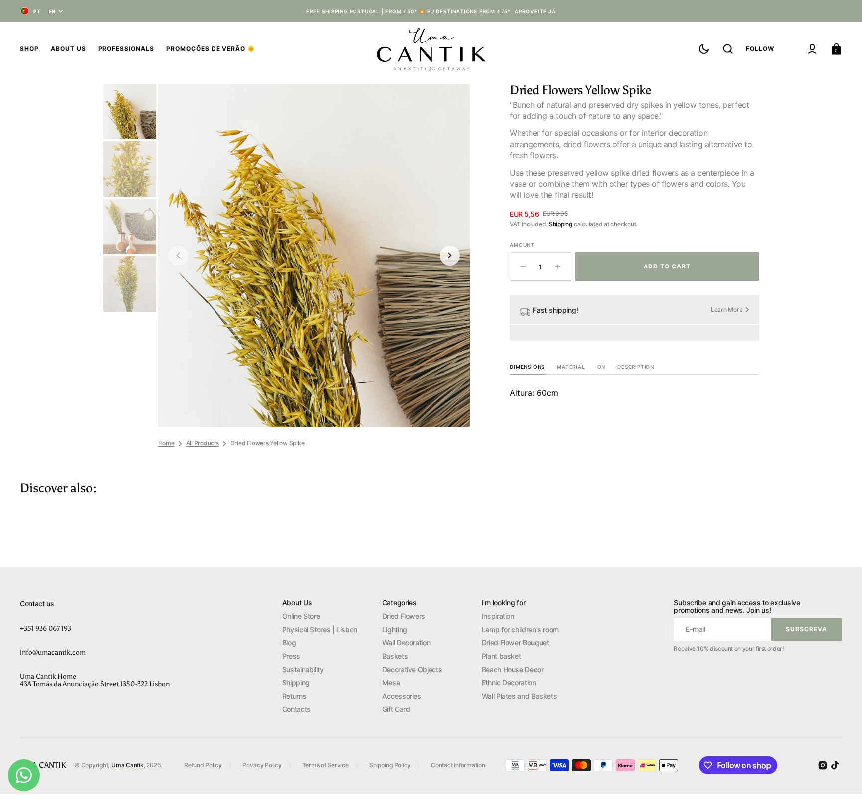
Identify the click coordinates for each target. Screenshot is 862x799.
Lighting (394, 629)
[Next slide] (450, 256)
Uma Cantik (127, 765)
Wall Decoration (406, 642)
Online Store (301, 616)
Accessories (401, 696)
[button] (728, 48)
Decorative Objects (412, 669)
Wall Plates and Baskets (519, 696)
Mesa (391, 682)
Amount (522, 245)
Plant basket (501, 656)
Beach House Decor (513, 669)
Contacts (296, 709)
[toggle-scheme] (704, 48)
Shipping (560, 224)
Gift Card (396, 709)
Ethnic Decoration (509, 682)
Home (166, 443)
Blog (289, 642)
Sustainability (303, 669)
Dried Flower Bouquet (515, 642)
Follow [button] (760, 48)
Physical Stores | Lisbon (319, 629)
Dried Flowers (403, 616)
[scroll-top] (841, 778)
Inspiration (498, 616)
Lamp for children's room (520, 629)
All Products (202, 443)
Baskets (395, 656)
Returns (294, 696)
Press (291, 656)
